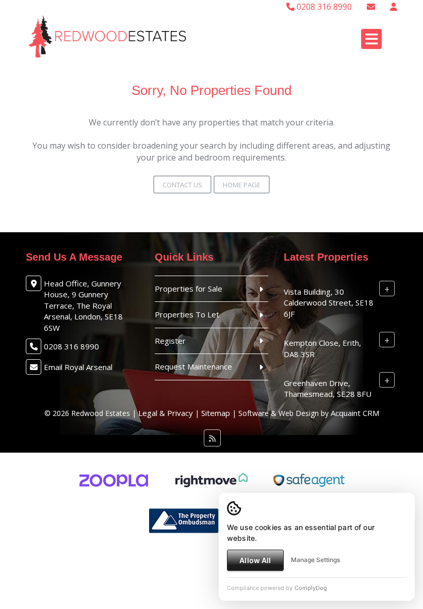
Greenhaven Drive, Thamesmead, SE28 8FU (327, 388)
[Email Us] (371, 6)
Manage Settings (315, 560)
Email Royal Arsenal (78, 367)
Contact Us (182, 184)
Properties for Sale (188, 288)
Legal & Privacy (165, 413)
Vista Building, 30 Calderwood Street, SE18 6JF (328, 302)
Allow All (255, 560)
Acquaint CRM (355, 413)
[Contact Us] (393, 6)
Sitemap (215, 413)
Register (170, 340)
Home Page (242, 184)
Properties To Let (187, 314)
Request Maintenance (193, 366)
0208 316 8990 (323, 6)
